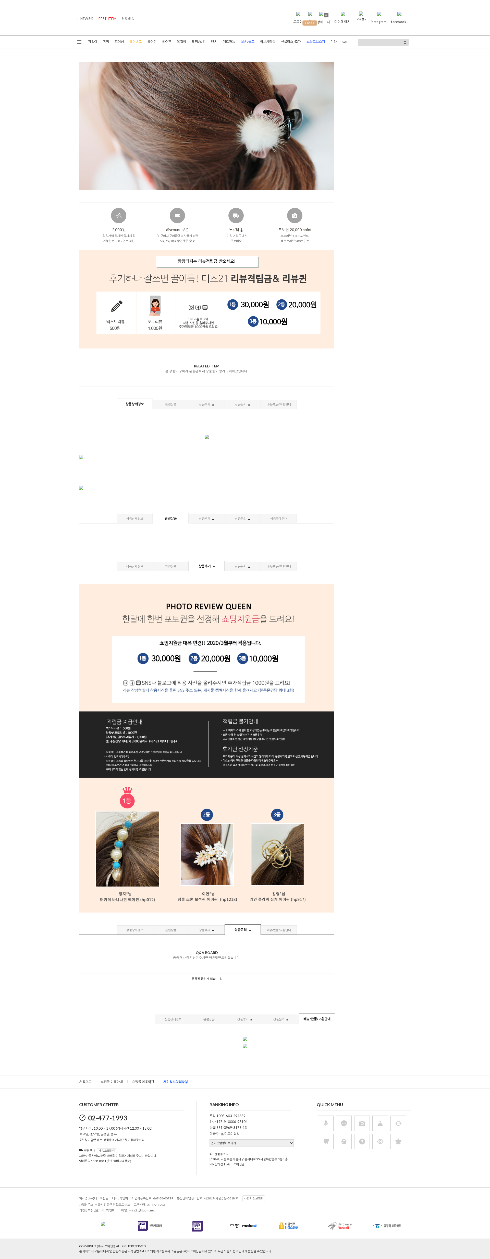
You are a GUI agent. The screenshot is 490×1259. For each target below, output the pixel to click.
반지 (214, 41)
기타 (333, 41)
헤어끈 (166, 41)
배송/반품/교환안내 (278, 404)
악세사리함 (267, 41)
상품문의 (241, 404)
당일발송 (127, 19)
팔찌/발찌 (198, 41)
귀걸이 (92, 41)
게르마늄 (229, 41)
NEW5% (86, 19)
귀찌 (106, 41)
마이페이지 (342, 22)
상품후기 (205, 404)
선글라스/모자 (291, 41)
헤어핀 (151, 41)
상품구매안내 (278, 519)
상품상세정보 (135, 404)
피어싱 (119, 41)
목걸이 (181, 41)
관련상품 (170, 404)
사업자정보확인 (254, 1198)
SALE (346, 41)
